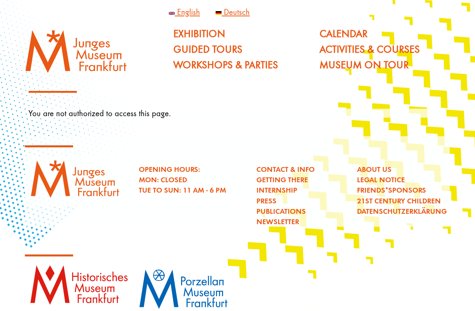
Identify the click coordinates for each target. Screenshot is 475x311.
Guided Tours (207, 49)
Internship (276, 189)
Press (266, 200)
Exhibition (199, 33)
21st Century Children (399, 200)
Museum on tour (364, 65)
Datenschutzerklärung (402, 211)
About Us (374, 169)
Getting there (282, 179)
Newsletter (277, 221)
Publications (281, 211)
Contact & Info (285, 169)
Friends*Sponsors (391, 189)
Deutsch (236, 12)
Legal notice (381, 179)
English (187, 12)
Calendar (343, 33)
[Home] (80, 55)
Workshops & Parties (225, 65)
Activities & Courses (370, 49)
